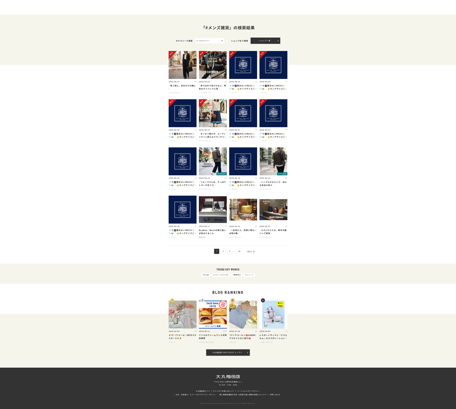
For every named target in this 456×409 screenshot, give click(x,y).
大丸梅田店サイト (203, 391)
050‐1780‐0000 (229, 385)
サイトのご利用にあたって (223, 391)
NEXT (249, 251)
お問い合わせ (275, 394)
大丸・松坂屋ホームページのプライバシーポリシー (196, 394)
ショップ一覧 (265, 40)
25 (239, 251)
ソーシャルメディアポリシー (248, 391)
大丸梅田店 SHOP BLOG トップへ (227, 352)
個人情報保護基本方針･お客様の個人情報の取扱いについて (243, 394)
